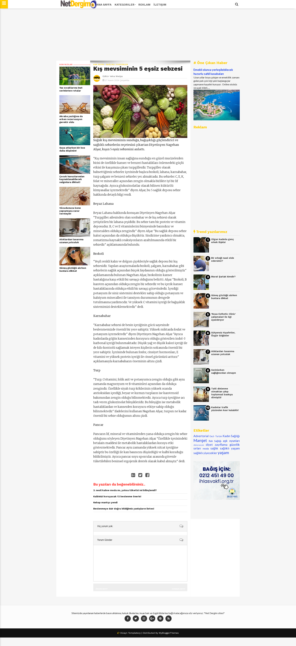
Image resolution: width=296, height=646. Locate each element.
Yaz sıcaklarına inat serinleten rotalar (70, 89)
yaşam (223, 452)
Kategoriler (124, 4)
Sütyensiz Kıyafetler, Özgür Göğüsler (223, 334)
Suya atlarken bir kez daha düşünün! (72, 149)
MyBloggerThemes (169, 633)
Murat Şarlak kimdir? (223, 276)
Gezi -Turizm (215, 436)
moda (206, 448)
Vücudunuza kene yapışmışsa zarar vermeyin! (70, 211)
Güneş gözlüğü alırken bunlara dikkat (72, 269)
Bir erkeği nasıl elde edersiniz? (222, 259)
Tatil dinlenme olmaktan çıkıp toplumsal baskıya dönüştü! (222, 393)
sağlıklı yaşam (230, 448)
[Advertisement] (148, 34)
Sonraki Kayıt (178, 589)
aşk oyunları (231, 440)
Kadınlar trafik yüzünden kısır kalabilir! (225, 409)
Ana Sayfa (103, 4)
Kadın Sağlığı (231, 436)
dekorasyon (198, 445)
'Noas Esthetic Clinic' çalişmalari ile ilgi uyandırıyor (223, 317)
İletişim (160, 4)
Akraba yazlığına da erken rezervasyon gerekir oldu (71, 119)
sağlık (214, 448)
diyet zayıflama (217, 444)
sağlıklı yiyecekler (117, 65)
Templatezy (134, 633)
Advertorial (201, 436)
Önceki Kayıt (101, 589)
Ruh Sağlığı (215, 440)
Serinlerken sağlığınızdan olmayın (223, 371)
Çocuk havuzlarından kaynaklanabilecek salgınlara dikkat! (71, 179)
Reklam (144, 4)
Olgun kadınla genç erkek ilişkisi (222, 241)
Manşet (200, 440)
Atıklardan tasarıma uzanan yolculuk (71, 241)
